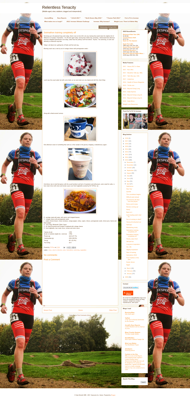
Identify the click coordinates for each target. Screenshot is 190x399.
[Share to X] (71, 248)
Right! (128, 265)
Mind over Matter (130, 343)
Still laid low (130, 241)
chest (49, 250)
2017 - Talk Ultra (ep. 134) (131, 76)
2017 (127, 141)
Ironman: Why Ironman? (102, 21)
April (128, 184)
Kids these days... (130, 314)
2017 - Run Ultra (128, 69)
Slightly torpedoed (132, 249)
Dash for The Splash (130, 41)
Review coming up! (132, 207)
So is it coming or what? (133, 219)
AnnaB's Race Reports (132, 325)
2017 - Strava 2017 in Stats (131, 66)
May (128, 181)
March (129, 268)
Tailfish (127, 318)
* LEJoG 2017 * (76, 18)
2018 (127, 138)
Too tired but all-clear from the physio (133, 200)
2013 (127, 152)
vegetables (83, 250)
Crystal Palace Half (129, 37)
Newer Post (48, 310)
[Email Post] (64, 247)
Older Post (113, 310)
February (130, 271)
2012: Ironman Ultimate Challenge (78, 21)
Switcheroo (129, 186)
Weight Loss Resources (130, 104)
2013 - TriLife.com (128, 85)
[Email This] (68, 248)
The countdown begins (133, 194)
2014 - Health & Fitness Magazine (133, 82)
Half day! (129, 224)
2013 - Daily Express (129, 91)
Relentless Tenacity (59, 7)
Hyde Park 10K (128, 44)
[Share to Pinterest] (75, 248)
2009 (127, 277)
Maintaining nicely (132, 227)
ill (55, 250)
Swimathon (69, 250)
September (130, 170)
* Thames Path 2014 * (113, 18)
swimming (76, 250)
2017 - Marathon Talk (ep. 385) (132, 73)
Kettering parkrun (130, 350)
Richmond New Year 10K (131, 34)
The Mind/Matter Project (132, 345)
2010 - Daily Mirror (129, 101)
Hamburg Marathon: (130, 50)
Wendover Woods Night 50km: (133, 53)
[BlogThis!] (69, 248)
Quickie (128, 191)
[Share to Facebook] (73, 248)
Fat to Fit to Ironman (132, 18)
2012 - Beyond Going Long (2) (132, 95)
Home (80, 310)
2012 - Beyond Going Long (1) (132, 98)
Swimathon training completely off (132, 231)
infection (59, 250)
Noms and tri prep (132, 204)
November (130, 165)
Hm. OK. (129, 247)
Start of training (131, 252)
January (129, 273)
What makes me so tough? (53, 21)
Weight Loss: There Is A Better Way (126, 21)
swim (64, 250)
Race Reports (61, 18)
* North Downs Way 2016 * (93, 18)
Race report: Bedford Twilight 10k (134, 339)
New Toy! (129, 189)
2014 (127, 149)
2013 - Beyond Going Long (131, 88)
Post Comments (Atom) (84, 315)
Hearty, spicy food (132, 239)
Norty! (128, 209)
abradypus (128, 349)
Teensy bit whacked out (133, 222)
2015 (127, 146)
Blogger (113, 395)
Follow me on (129, 293)
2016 (127, 143)
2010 (127, 160)
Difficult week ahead (132, 197)
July (128, 176)
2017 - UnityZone (128, 79)
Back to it (129, 212)
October (129, 167)
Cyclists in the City (131, 354)
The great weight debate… (132, 334)
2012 (127, 154)
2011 (126, 157)
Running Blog (129, 312)
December (130, 162)
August (129, 173)
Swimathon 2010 (131, 255)
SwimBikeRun (129, 338)
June (128, 178)
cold (53, 250)
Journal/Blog (48, 18)
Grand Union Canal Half (131, 47)
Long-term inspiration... (133, 244)
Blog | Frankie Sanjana (132, 332)
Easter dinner (130, 262)
